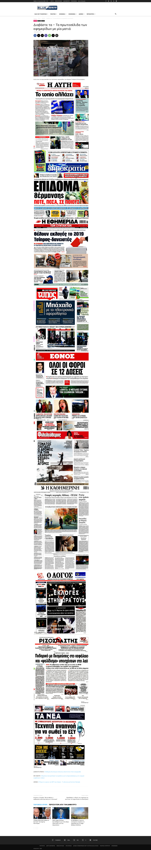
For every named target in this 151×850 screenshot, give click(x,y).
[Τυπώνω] (56, 35)
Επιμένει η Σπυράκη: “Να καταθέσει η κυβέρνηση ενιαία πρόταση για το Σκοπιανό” (45, 798)
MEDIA (43, 18)
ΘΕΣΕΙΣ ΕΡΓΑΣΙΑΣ (58, 1)
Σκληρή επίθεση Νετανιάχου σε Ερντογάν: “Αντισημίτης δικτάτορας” (41, 822)
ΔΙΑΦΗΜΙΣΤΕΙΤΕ (66, 1)
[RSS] (111, 1)
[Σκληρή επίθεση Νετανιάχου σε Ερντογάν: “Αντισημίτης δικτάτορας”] (42, 813)
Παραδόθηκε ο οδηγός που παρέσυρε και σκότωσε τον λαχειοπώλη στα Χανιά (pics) (76, 798)
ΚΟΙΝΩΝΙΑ (62, 14)
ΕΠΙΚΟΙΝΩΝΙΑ (74, 1)
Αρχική (35, 18)
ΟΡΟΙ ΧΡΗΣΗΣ (69, 845)
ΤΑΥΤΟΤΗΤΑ (42, 845)
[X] (114, 1)
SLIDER (43, 20)
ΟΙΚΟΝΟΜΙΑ (72, 14)
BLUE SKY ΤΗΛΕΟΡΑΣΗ (41, 14)
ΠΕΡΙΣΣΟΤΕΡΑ (90, 14)
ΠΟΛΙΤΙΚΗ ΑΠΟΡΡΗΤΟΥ (105, 845)
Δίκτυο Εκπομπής (81, 1)
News (39, 18)
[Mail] (108, 1)
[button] (115, 14)
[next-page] (37, 828)
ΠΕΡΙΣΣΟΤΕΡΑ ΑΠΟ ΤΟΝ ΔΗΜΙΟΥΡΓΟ (62, 805)
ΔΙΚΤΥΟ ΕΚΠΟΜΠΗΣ (50, 845)
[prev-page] (34, 828)
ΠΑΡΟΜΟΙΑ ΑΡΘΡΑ (40, 805)
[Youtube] (116, 1)
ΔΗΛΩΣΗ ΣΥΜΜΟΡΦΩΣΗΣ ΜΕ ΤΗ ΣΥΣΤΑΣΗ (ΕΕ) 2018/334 (85, 845)
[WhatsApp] (49, 35)
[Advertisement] (88, 7)
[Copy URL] (53, 35)
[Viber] (46, 35)
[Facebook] (106, 1)
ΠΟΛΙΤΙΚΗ (53, 14)
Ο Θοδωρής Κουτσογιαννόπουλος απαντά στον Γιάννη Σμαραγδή (62, 772)
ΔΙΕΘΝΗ (81, 14)
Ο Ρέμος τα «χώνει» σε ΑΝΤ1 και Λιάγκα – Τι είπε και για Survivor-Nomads (59, 782)
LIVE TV (52, 1)
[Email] (42, 35)
